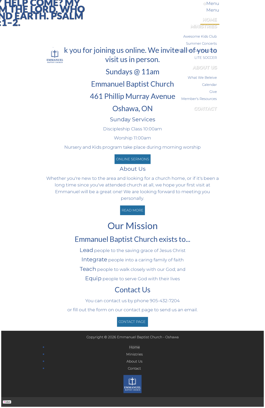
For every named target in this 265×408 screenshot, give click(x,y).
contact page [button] (132, 322)
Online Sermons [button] (132, 159)
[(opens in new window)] (7, 402)
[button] (132, 210)
